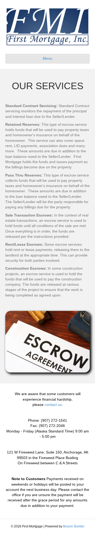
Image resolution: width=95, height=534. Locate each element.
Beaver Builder (73, 526)
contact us (53, 404)
